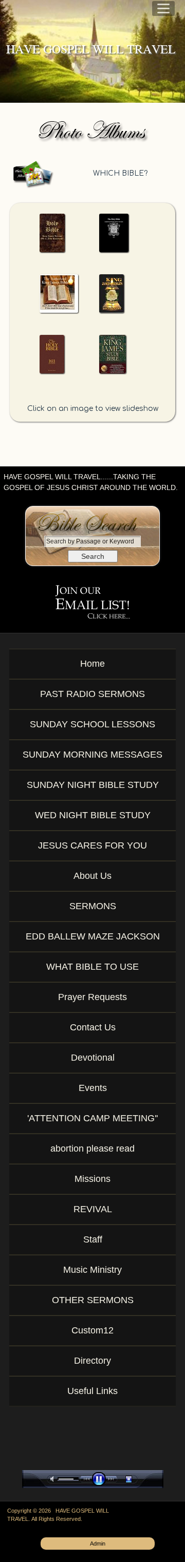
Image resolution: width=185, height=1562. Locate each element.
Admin (97, 1543)
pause (101, 1479)
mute (54, 1479)
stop (138, 1479)
